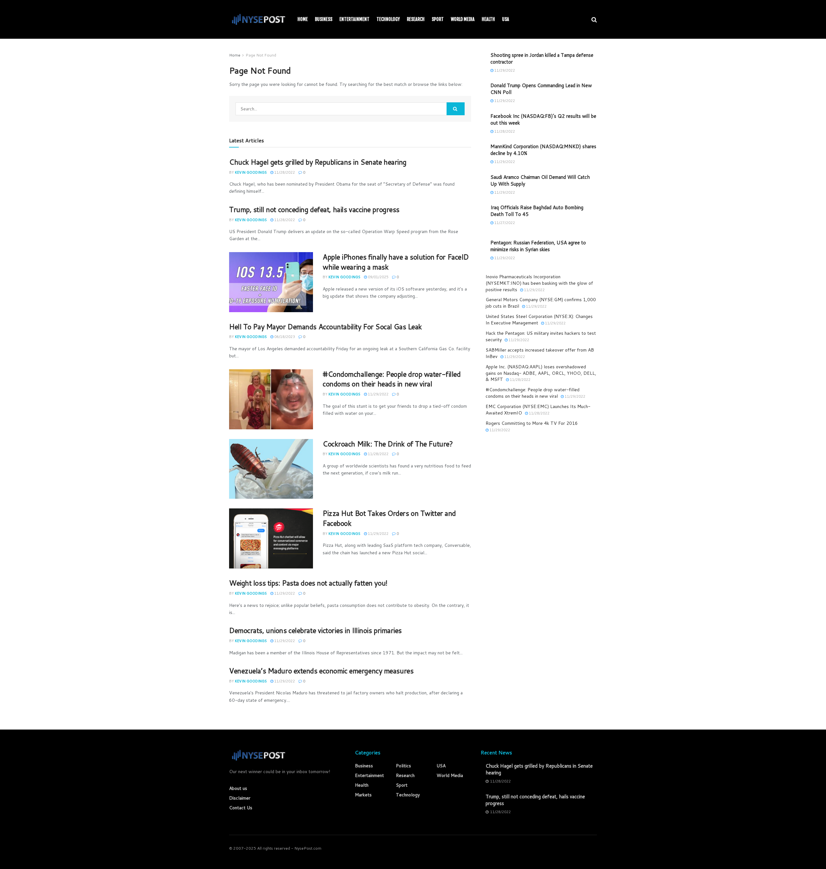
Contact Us (240, 807)
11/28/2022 (284, 172)
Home (302, 19)
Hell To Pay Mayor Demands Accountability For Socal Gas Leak (325, 327)
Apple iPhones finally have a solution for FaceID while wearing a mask (396, 262)
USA (505, 19)
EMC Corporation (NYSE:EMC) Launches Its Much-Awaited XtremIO (538, 409)
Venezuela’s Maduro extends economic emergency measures (321, 671)
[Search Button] (456, 108)
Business (323, 19)
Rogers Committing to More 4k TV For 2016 (532, 423)
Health (488, 19)
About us (238, 788)
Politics (403, 765)
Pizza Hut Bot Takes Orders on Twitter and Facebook (389, 518)
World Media (463, 19)
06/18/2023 (284, 336)
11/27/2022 (504, 222)
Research (416, 19)
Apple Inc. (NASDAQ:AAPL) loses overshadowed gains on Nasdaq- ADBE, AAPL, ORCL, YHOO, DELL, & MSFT (541, 373)
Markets (363, 795)
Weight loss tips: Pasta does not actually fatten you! (308, 583)
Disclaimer (239, 798)
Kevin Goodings (251, 172)
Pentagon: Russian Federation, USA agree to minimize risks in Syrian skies (538, 246)
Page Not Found (261, 55)
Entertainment (354, 19)
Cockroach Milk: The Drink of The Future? (388, 444)
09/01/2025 (377, 277)
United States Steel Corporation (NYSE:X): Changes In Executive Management (539, 319)
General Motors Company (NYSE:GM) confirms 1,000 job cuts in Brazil (541, 302)
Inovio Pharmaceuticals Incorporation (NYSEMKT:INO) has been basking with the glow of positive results (539, 282)
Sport (438, 19)
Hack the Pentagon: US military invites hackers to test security (541, 336)
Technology (388, 19)
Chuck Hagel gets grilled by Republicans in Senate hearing (318, 162)
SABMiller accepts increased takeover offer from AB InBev (540, 353)
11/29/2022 (377, 394)
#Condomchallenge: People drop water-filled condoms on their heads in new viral (392, 379)
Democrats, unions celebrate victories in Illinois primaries (315, 630)
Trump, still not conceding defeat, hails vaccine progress (314, 209)
